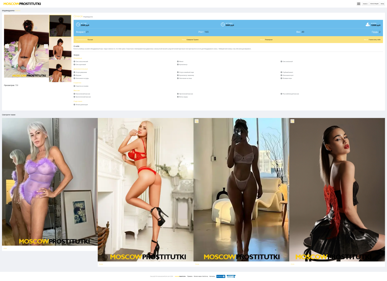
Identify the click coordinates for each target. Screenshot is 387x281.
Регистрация (374, 3)
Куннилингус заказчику (186, 75)
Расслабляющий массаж (291, 94)
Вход (382, 3)
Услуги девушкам (81, 72)
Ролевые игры (287, 78)
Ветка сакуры (183, 97)
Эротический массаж (186, 94)
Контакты (212, 276)
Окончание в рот (288, 75)
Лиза (197, 264)
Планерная (269, 39)
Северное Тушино (193, 39)
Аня (5, 248)
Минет (181, 61)
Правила (189, 276)
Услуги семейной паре (186, 72)
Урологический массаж (83, 97)
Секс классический (82, 61)
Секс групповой (81, 64)
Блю (101, 264)
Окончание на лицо (185, 78)
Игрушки (78, 75)
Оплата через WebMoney (201, 276)
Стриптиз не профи (82, 86)
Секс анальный (288, 61)
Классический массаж (83, 94)
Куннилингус (183, 64)
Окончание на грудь (82, 78)
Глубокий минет (288, 72)
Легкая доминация (82, 104)
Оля (292, 264)
